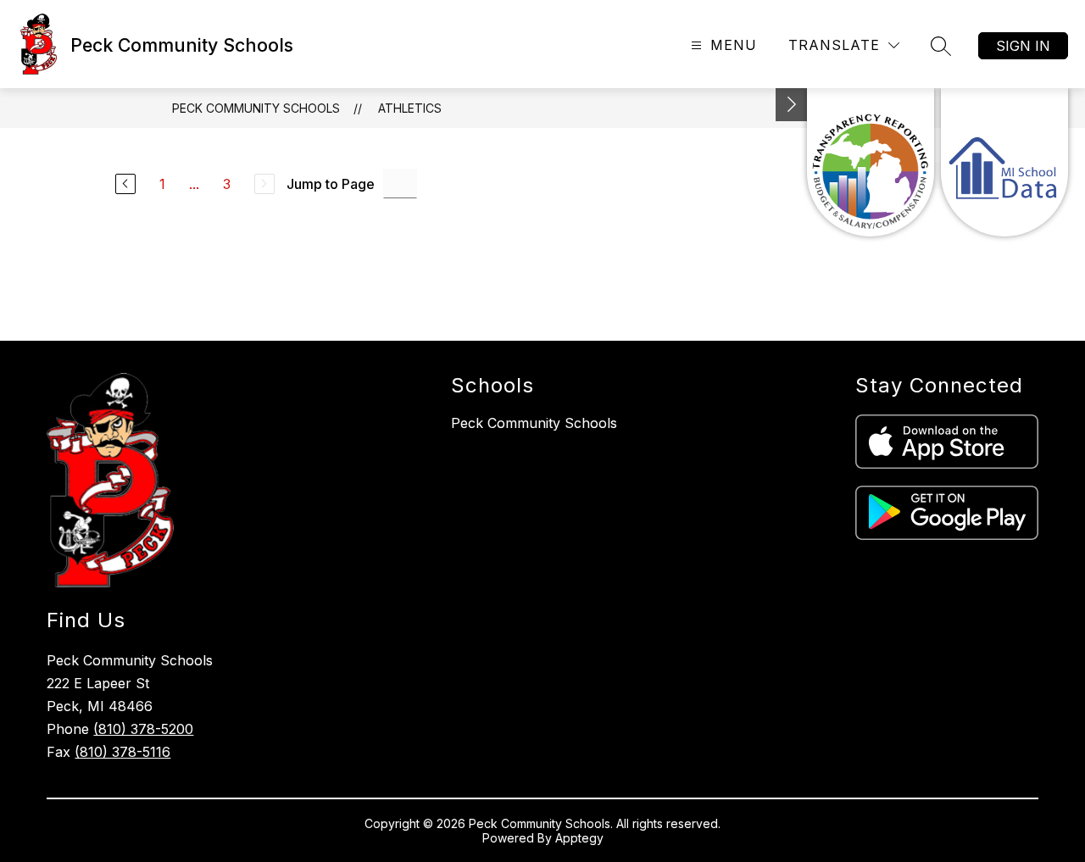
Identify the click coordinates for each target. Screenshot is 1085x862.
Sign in (1023, 45)
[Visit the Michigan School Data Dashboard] (1004, 162)
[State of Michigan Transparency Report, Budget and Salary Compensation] (870, 162)
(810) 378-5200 (143, 728)
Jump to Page (331, 183)
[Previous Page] (125, 184)
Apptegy (579, 838)
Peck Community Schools (256, 108)
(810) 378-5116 (122, 751)
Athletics (410, 108)
